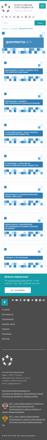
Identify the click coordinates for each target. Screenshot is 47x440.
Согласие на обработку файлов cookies (20, 396)
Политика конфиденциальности (16, 391)
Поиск (40, 23)
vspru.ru (5, 28)
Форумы (5, 338)
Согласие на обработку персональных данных (22, 393)
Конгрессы (7, 334)
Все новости (7, 314)
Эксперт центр (8, 324)
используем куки (17, 280)
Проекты (6, 329)
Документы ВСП (26, 28)
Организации (8, 319)
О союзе (13, 28)
